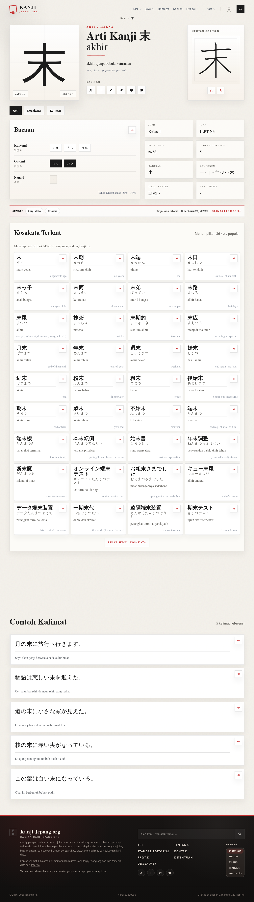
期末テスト (201, 507)
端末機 (24, 438)
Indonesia (235, 851)
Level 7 (154, 193)
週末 (135, 347)
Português (235, 873)
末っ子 (24, 287)
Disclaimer (147, 863)
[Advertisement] (127, 581)
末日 (193, 257)
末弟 (135, 287)
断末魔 (24, 468)
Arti (15, 110)
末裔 (78, 287)
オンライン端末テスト (92, 471)
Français (234, 867)
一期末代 (83, 507)
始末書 (138, 438)
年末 (78, 347)
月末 (21, 347)
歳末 (78, 408)
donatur (62, 871)
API (140, 845)
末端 (135, 257)
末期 (78, 257)
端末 (193, 408)
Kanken (178, 9)
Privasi (144, 857)
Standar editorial (226, 211)
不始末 (138, 408)
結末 (21, 378)
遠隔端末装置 (145, 507)
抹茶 (78, 317)
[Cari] (239, 834)
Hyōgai (190, 9)
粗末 (135, 378)
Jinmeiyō (163, 9)
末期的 (138, 317)
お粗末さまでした (148, 471)
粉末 (78, 378)
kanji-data (34, 211)
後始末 (195, 378)
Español (234, 862)
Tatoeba (53, 211)
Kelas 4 (154, 131)
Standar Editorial (154, 851)
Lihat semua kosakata (127, 542)
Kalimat (55, 110)
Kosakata (34, 110)
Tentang (181, 845)
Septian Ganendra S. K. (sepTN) (227, 894)
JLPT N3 (207, 131)
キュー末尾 (201, 468)
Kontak (180, 851)
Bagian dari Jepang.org (40, 836)
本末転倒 (83, 438)
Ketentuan (183, 857)
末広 (193, 317)
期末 (21, 408)
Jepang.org (31, 894)
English (234, 856)
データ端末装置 (34, 507)
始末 (193, 347)
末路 (193, 287)
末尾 (21, 317)
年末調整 (198, 438)
